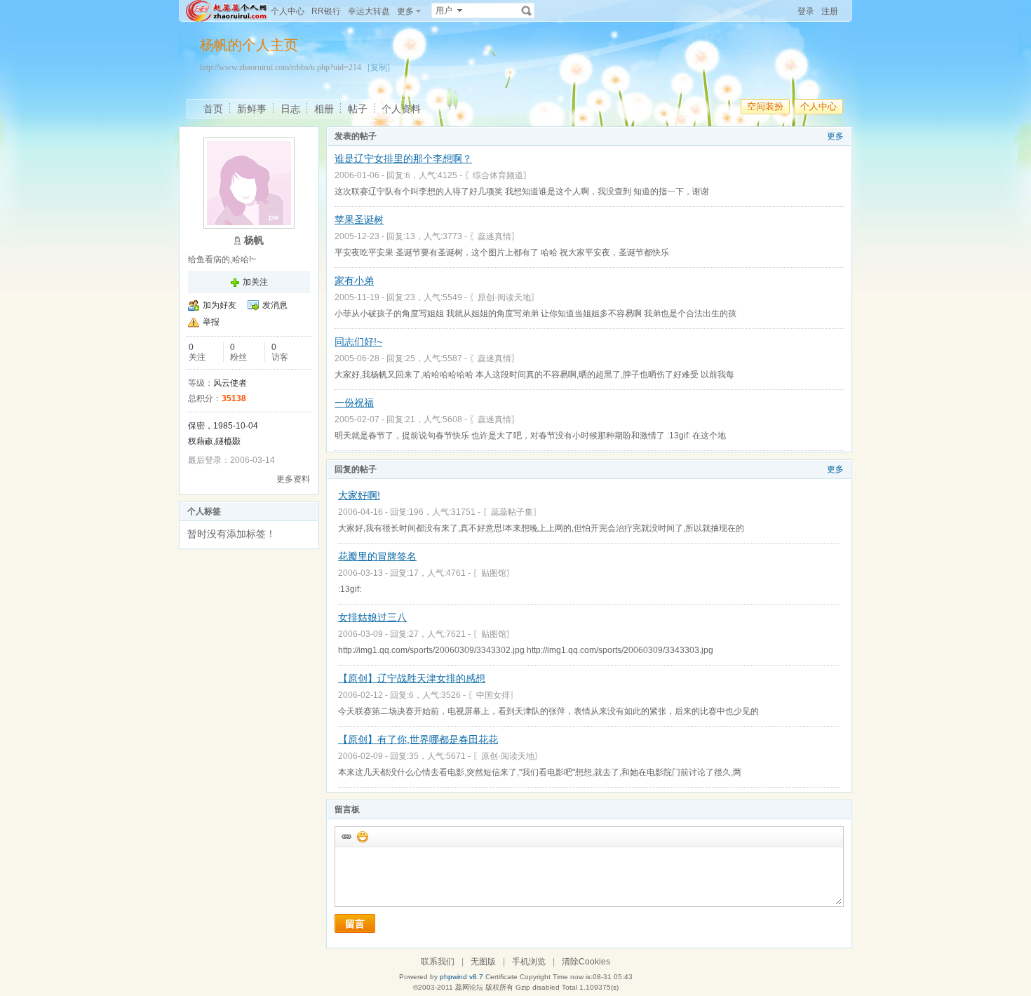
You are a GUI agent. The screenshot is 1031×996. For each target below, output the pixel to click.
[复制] (379, 67)
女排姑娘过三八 (372, 617)
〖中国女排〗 (493, 695)
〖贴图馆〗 (494, 573)
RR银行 (326, 11)
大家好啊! (359, 495)
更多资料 (293, 479)
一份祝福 (354, 402)
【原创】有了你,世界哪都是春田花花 (418, 739)
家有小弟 (354, 280)
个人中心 (287, 11)
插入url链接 (345, 836)
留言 (355, 923)
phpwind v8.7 (461, 977)
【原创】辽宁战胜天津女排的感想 (411, 678)
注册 (829, 11)
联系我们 (437, 962)
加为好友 (219, 305)
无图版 (483, 962)
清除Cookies (586, 962)
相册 (324, 108)
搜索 (527, 10)
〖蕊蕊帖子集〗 (512, 512)
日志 (290, 108)
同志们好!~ (358, 341)
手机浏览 (529, 962)
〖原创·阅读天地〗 (504, 297)
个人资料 (401, 108)
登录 (805, 11)
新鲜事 (252, 108)
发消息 (275, 305)
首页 (213, 108)
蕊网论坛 (469, 987)
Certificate (501, 977)
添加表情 (362, 836)
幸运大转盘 (369, 11)
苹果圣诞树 (359, 219)
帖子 (358, 108)
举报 (211, 322)
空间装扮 (765, 106)
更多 (835, 136)
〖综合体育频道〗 (498, 175)
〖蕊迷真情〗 (494, 236)
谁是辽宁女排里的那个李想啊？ (403, 158)
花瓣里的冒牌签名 (377, 556)
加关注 (255, 282)
